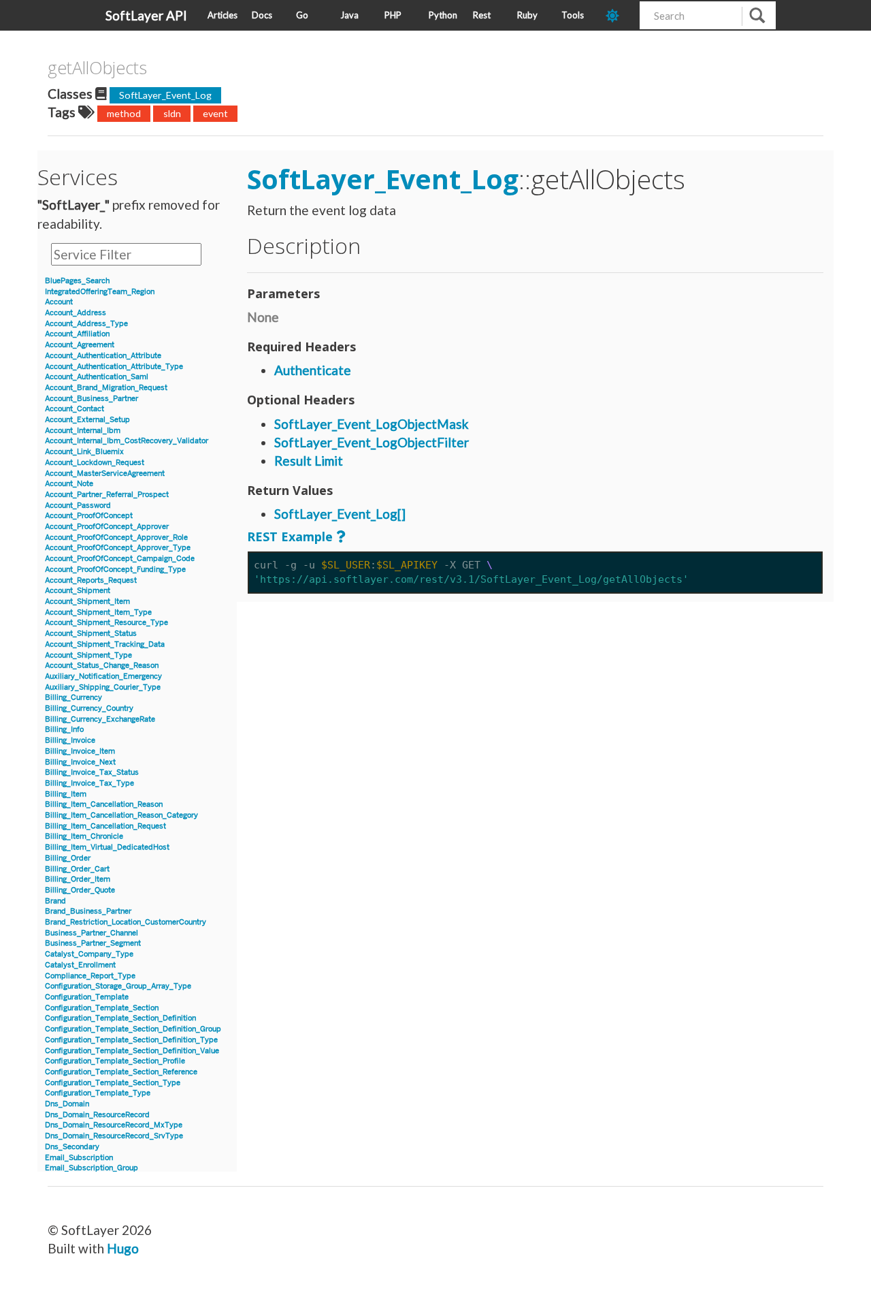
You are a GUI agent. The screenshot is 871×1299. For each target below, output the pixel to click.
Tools (572, 15)
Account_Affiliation (77, 334)
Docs (262, 15)
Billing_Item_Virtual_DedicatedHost (107, 847)
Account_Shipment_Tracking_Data (105, 644)
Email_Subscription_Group (91, 1168)
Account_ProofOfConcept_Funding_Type (115, 569)
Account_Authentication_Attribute (103, 355)
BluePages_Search (77, 280)
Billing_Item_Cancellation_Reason (104, 804)
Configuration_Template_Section (102, 1008)
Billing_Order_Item (77, 879)
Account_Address (75, 312)
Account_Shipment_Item (87, 601)
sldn (172, 113)
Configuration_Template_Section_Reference (121, 1072)
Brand (55, 901)
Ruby (527, 15)
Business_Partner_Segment (93, 943)
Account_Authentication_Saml (96, 376)
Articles (222, 15)
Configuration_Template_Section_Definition (120, 1018)
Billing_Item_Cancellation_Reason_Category (121, 815)
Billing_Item (65, 794)
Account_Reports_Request (91, 580)
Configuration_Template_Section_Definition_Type (131, 1040)
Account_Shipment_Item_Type (98, 612)
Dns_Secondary (72, 1146)
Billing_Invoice (70, 740)
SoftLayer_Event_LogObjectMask (371, 424)
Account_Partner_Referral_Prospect (107, 494)
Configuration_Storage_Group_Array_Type (118, 986)
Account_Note (69, 483)
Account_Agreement (79, 344)
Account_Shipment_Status (91, 633)
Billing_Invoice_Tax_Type (89, 783)
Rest (482, 15)
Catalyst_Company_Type (89, 954)
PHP (392, 15)
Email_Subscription (79, 1157)
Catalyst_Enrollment (80, 965)
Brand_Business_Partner (88, 911)
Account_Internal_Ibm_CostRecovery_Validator (126, 440)
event (215, 113)
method (124, 113)
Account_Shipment (77, 590)
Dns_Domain (67, 1104)
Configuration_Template (87, 997)
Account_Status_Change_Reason (102, 665)
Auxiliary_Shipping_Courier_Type (103, 687)
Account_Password (78, 505)
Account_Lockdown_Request (94, 462)
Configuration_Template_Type (97, 1093)
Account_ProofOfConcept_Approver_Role (116, 537)
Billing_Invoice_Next (80, 762)
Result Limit (308, 460)
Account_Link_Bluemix (84, 451)
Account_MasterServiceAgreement (105, 473)
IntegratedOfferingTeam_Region (99, 291)
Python (443, 15)
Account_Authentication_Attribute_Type (114, 366)
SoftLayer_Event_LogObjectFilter (371, 442)
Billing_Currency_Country (89, 708)
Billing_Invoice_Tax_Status (92, 772)
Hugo (123, 1248)
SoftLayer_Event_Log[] (340, 514)
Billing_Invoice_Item (80, 751)
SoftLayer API (146, 15)
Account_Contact (74, 408)
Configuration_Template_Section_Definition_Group (133, 1029)
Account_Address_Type (86, 323)
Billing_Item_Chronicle (84, 836)
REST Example (290, 536)
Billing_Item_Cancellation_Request (105, 826)
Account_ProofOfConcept (89, 515)
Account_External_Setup (87, 419)
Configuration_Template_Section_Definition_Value (132, 1050)
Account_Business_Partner (91, 398)
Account (59, 302)
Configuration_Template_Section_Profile (115, 1061)
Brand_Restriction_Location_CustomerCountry (125, 922)
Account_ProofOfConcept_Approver (107, 526)
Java (349, 15)
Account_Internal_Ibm (82, 430)
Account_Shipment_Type (88, 655)
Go (302, 15)
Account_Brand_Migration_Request (106, 387)
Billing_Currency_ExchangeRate (100, 719)
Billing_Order (68, 858)
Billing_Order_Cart (77, 869)
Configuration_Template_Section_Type (112, 1082)
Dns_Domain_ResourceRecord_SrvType (114, 1136)
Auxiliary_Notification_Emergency (103, 676)
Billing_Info (64, 729)
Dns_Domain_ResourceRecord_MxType (113, 1125)
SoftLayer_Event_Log (165, 95)
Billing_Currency (73, 697)
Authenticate (312, 370)
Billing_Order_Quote (80, 890)
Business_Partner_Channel (91, 933)
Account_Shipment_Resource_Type (106, 622)
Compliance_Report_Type (90, 976)
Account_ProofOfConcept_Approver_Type (118, 547)
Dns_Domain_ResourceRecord (97, 1114)
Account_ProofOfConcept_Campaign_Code (120, 558)
